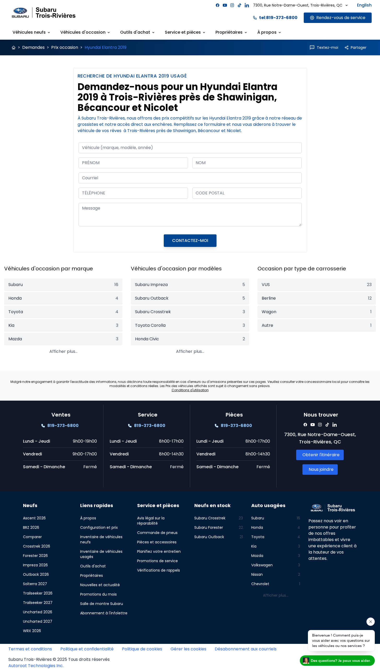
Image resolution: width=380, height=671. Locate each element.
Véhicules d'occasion (83, 32)
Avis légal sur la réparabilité (151, 520)
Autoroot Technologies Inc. (35, 666)
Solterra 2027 (35, 583)
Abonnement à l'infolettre (103, 613)
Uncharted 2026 (37, 612)
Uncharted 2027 (37, 621)
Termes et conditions (30, 649)
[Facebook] (217, 5)
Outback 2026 (36, 574)
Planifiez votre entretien (159, 551)
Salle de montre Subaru (101, 603)
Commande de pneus (157, 532)
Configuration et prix (99, 527)
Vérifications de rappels (158, 570)
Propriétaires (229, 32)
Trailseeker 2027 (37, 602)
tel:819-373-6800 (278, 18)
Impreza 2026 (35, 565)
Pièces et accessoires (157, 542)
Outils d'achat (135, 32)
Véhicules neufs (29, 32)
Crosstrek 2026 (36, 546)
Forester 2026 (35, 555)
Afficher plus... (63, 351)
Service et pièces (183, 32)
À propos (267, 32)
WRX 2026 (32, 630)
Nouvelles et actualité (100, 584)
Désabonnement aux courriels (246, 649)
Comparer (32, 536)
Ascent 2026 (34, 518)
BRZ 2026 (31, 527)
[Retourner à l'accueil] (13, 47)
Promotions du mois (98, 594)
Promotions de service (157, 560)
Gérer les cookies (188, 649)
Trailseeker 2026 (37, 593)
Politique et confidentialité (87, 649)
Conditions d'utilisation (190, 390)
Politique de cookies (142, 649)
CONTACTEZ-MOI (190, 240)
